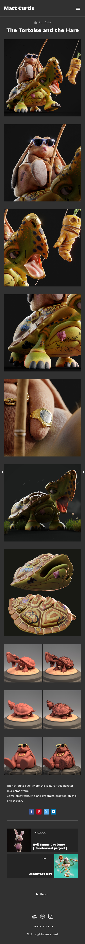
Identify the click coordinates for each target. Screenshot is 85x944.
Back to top (43, 926)
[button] (42, 894)
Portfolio (45, 22)
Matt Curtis (19, 8)
